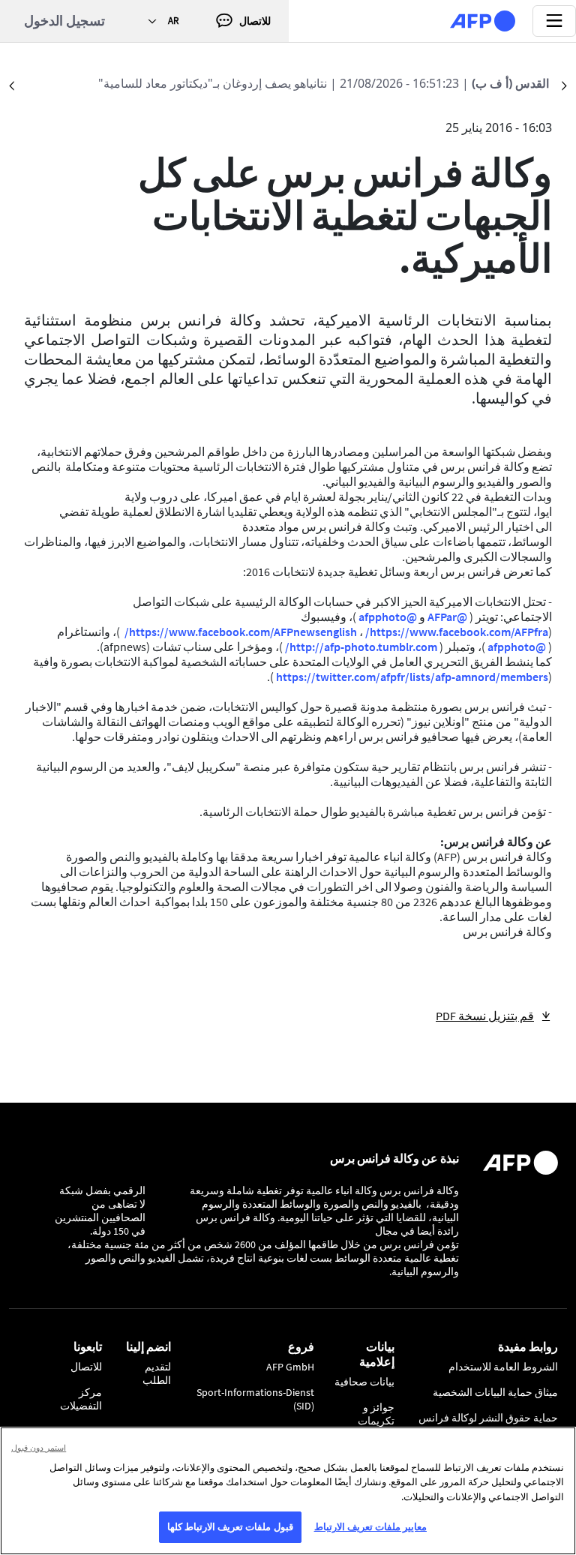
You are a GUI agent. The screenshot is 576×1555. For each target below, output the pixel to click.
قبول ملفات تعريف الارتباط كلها (230, 1526)
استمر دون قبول (38, 1447)
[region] (288, 1491)
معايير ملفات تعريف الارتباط (370, 1526)
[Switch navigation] (554, 21)
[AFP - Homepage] (483, 21)
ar (173, 20)
